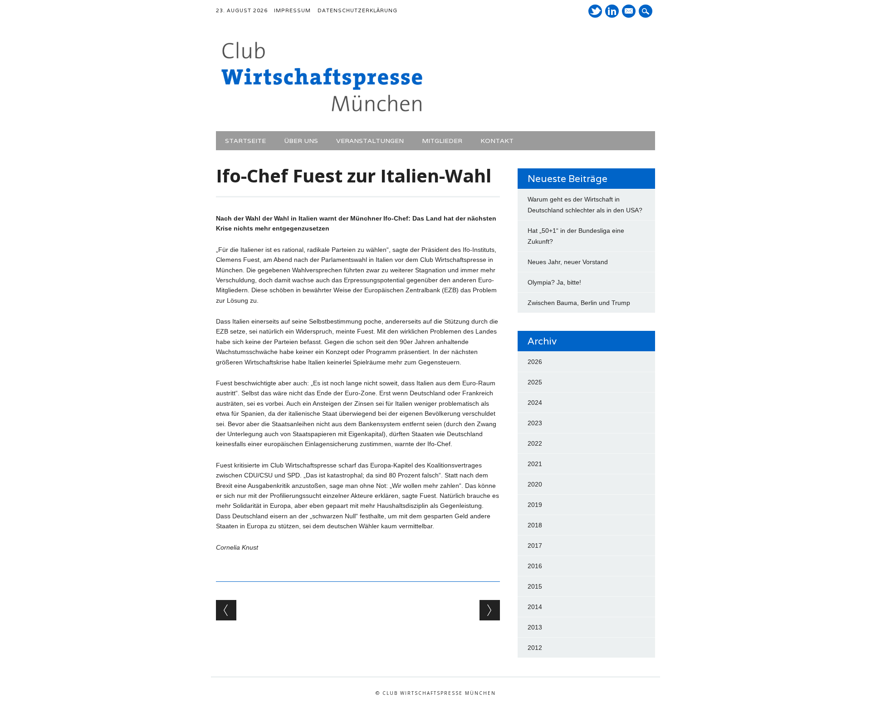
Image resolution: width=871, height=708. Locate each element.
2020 (535, 484)
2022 (535, 443)
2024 (535, 402)
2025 (535, 382)
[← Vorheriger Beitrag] (226, 610)
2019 (535, 504)
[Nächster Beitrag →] (490, 610)
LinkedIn (612, 11)
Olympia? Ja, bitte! (554, 282)
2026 (535, 361)
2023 (535, 423)
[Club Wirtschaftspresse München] (322, 112)
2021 (535, 463)
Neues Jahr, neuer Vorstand (568, 262)
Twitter (595, 11)
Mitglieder (442, 141)
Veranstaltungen (370, 141)
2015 (535, 586)
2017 (535, 545)
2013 (535, 627)
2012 (535, 647)
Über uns (301, 141)
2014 (535, 606)
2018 (535, 525)
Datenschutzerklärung (357, 10)
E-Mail (630, 12)
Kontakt (497, 141)
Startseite (245, 141)
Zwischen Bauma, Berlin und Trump (579, 302)
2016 (535, 566)
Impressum (292, 10)
